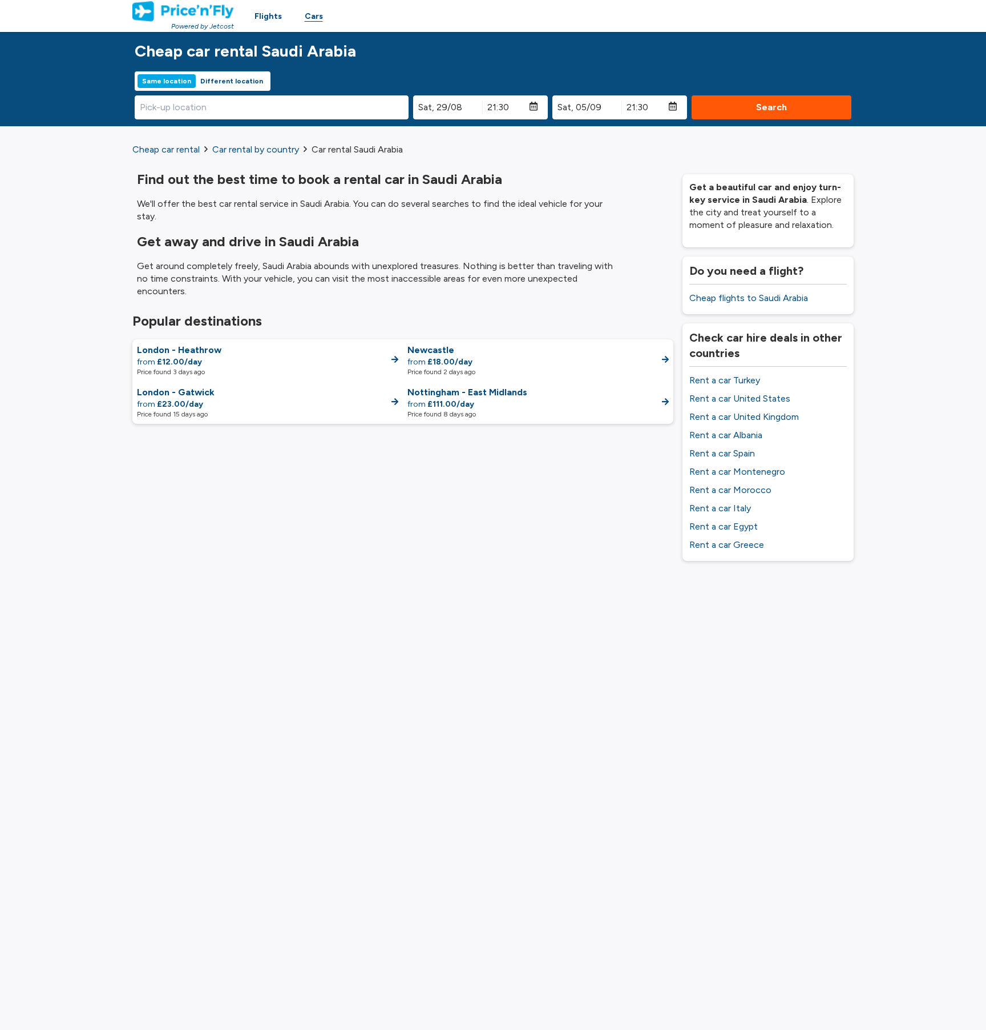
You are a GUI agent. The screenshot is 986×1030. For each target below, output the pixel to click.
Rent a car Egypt (723, 526)
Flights (268, 16)
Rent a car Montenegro (737, 471)
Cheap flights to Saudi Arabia (748, 297)
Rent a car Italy (720, 508)
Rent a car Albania (725, 435)
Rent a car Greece (726, 544)
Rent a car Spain (722, 453)
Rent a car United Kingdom (744, 416)
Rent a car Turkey (724, 380)
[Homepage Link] (183, 11)
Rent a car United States (739, 398)
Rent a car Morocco (730, 489)
